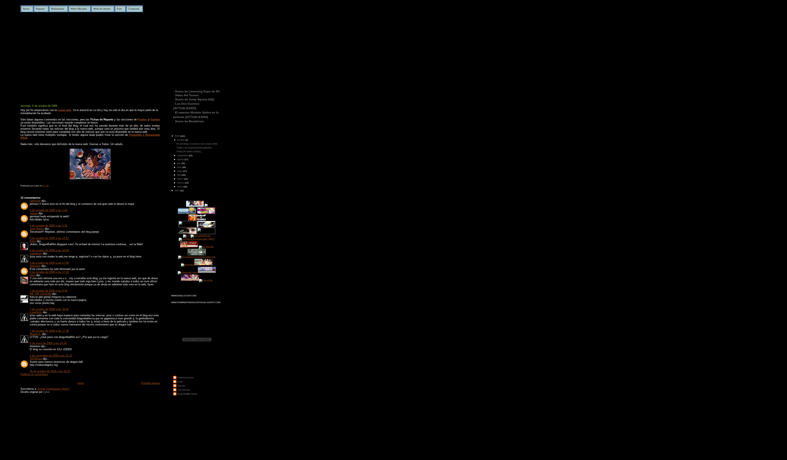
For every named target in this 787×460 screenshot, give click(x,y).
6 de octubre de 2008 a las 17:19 (49, 272)
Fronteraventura (185, 377)
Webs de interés (101, 8)
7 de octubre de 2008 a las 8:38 (48, 290)
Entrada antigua (150, 383)
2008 (177, 136)
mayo (180, 171)
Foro (119, 8)
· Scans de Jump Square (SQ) (193, 99)
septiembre (183, 155)
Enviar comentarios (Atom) (53, 388)
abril (179, 175)
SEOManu (36, 358)
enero (180, 186)
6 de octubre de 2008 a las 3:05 (48, 225)
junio (179, 167)
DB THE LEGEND (40, 293)
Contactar (133, 8)
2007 (177, 190)
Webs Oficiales (79, 8)
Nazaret (181, 385)
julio (179, 163)
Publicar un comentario (34, 374)
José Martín (37, 228)
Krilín (33, 241)
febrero (181, 182)
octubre (181, 140)
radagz (34, 213)
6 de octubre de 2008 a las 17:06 (49, 262)
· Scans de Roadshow (188, 121)
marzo (180, 179)
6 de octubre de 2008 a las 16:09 (49, 250)
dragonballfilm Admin (187, 394)
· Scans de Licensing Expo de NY (196, 91)
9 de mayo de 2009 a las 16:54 (48, 343)
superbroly (36, 253)
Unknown (35, 200)
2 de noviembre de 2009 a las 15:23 (51, 355)
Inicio (26, 8)
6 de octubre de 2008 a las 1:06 (48, 210)
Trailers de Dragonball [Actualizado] (194, 147)
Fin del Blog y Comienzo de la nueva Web (70, 99)
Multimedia (57, 8)
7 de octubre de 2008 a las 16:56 (49, 309)
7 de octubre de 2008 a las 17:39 (49, 330)
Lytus (46, 391)
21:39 (46, 186)
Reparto (40, 8)
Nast (32, 275)
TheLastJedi (183, 390)
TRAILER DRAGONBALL (189, 151)
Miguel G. (35, 333)
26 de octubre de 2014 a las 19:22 (50, 371)
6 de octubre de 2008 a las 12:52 (49, 238)
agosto (180, 159)
